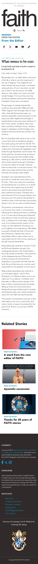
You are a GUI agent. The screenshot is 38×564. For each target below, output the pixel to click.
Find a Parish (10, 513)
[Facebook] (3, 462)
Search (20, 30)
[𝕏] (6, 462)
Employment (10, 507)
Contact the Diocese (13, 501)
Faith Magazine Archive (14, 510)
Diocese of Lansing (12, 504)
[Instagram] (11, 462)
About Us (9, 498)
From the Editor (11, 37)
